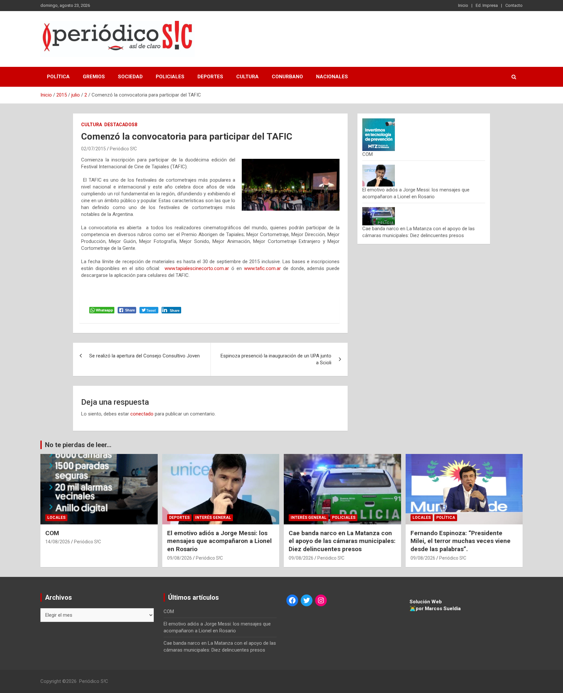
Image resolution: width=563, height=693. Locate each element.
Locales (56, 517)
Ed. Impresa (487, 5)
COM (367, 154)
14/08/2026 (57, 541)
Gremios (94, 77)
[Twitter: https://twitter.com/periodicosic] (306, 600)
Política (58, 77)
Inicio (463, 5)
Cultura (247, 77)
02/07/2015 (93, 148)
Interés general (213, 517)
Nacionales (332, 77)
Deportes (210, 77)
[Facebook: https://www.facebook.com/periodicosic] (292, 600)
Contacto (514, 5)
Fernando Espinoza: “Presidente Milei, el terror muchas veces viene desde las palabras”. (461, 541)
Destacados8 (120, 124)
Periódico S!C (123, 148)
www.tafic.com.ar (262, 268)
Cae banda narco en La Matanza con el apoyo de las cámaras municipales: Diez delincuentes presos (342, 541)
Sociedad (130, 77)
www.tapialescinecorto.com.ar (197, 268)
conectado (141, 414)
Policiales (170, 77)
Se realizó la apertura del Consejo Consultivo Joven (144, 356)
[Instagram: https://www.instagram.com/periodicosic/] (321, 600)
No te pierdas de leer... (78, 445)
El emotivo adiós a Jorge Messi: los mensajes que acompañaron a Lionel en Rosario (219, 541)
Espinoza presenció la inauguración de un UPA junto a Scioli (276, 359)
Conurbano (287, 77)
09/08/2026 (179, 558)
